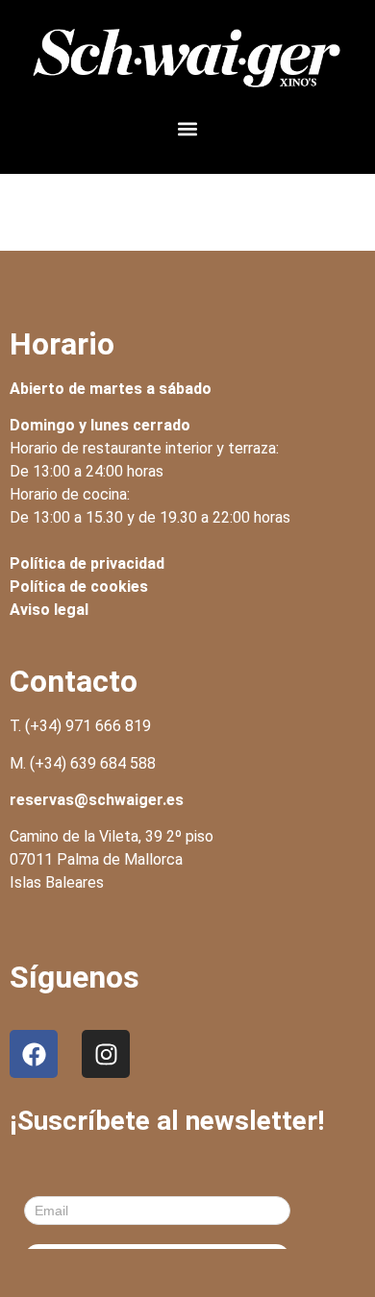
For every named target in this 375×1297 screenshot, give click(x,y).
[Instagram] (106, 1054)
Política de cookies (79, 586)
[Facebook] (34, 1054)
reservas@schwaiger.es (97, 800)
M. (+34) (83, 763)
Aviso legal (49, 609)
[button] (188, 129)
